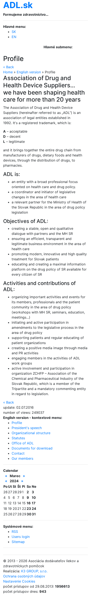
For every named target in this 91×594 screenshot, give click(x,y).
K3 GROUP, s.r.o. (34, 571)
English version (29, 72)
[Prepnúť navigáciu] (78, 48)
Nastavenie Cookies (19, 581)
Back (8, 67)
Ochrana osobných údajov (24, 576)
